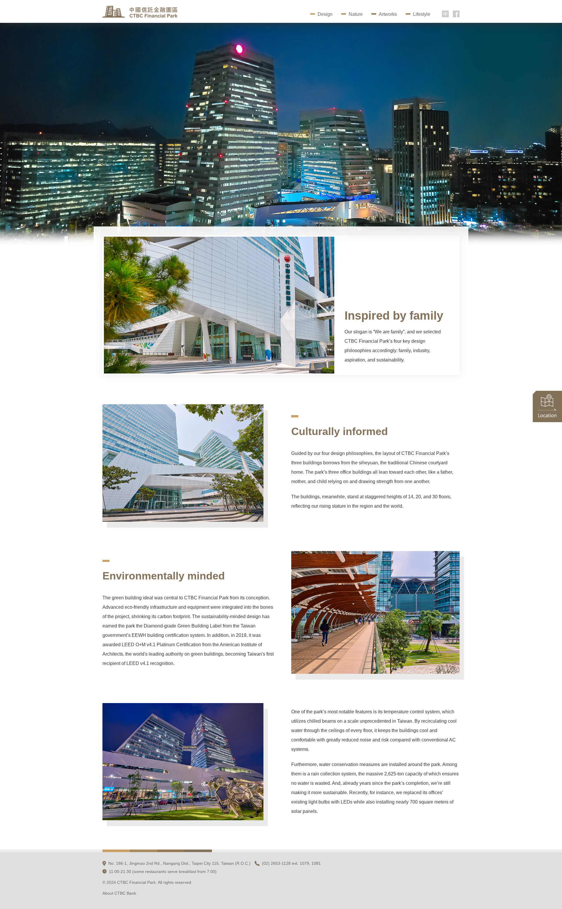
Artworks (388, 14)
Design (325, 14)
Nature (356, 14)
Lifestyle (421, 14)
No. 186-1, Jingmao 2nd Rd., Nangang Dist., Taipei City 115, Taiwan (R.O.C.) (179, 863)
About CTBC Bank (119, 893)
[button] (278, 221)
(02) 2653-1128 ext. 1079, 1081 (291, 863)
